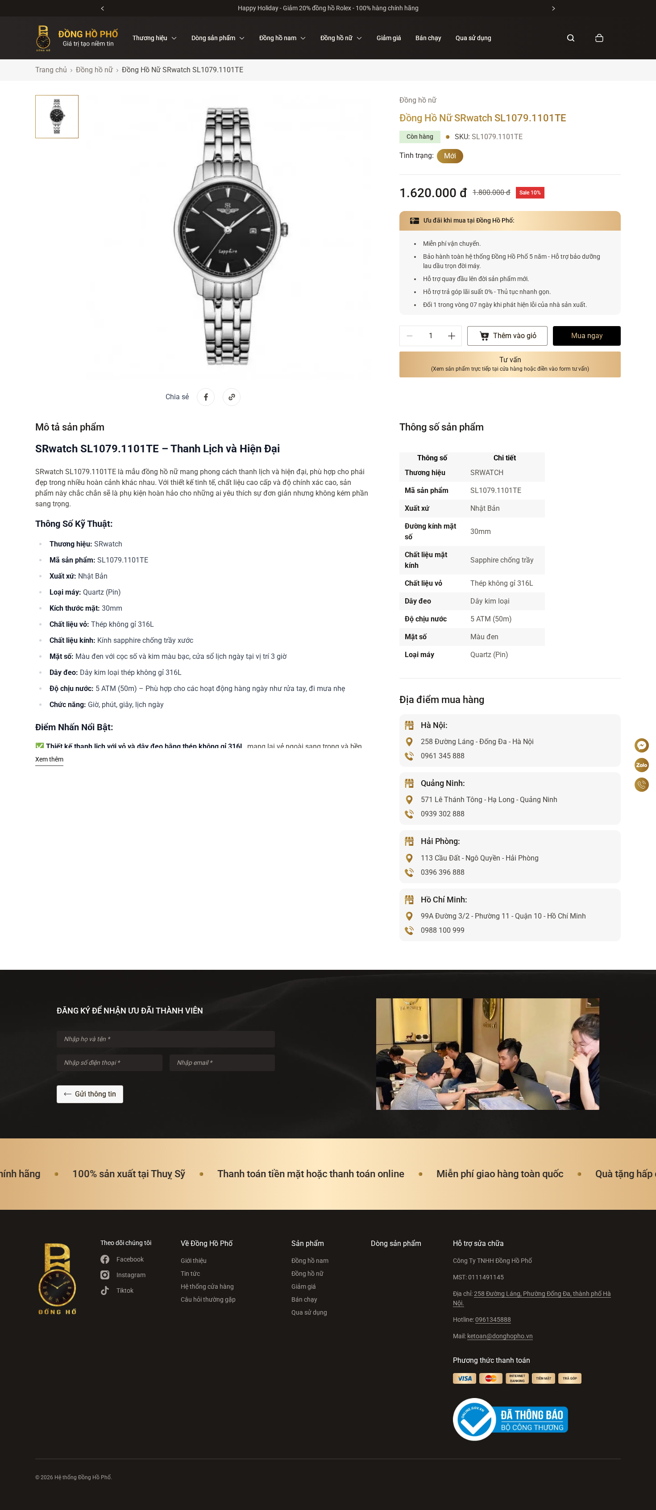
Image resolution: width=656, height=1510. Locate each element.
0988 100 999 (443, 930)
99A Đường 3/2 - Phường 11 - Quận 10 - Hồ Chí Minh (503, 916)
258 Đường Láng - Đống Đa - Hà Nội (477, 741)
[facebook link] (206, 397)
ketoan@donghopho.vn (500, 1336)
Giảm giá (389, 37)
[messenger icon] (642, 745)
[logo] (76, 38)
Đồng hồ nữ (307, 1273)
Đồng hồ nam (309, 1260)
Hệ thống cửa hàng (207, 1286)
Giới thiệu (194, 1260)
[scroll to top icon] (642, 719)
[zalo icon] (642, 765)
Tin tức (190, 1273)
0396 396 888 (443, 872)
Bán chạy (428, 37)
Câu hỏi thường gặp (208, 1299)
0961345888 (493, 1319)
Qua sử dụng (473, 37)
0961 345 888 (443, 756)
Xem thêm (49, 759)
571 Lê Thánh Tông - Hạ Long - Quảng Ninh (489, 799)
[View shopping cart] (599, 37)
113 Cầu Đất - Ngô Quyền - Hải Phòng (480, 858)
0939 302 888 (443, 814)
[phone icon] (642, 785)
